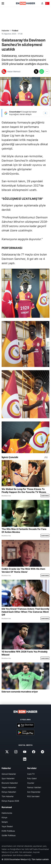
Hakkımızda (7, 813)
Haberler (5, 30)
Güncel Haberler (9, 774)
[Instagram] (16, 752)
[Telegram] (42, 752)
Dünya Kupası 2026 (10, 801)
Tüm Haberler (8, 796)
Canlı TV (31, 774)
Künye (4, 817)
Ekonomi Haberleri (10, 783)
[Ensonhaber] (25, 3)
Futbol (15, 30)
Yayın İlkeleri (7, 826)
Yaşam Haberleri (9, 787)
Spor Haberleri (8, 778)
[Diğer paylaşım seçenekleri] (47, 71)
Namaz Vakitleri (34, 787)
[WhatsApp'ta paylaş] (41, 71)
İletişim (5, 822)
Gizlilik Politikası (9, 835)
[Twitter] (7, 752)
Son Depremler (33, 792)
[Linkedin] (25, 759)
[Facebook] (33, 752)
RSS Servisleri (33, 796)
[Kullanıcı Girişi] (42, 3)
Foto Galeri (32, 778)
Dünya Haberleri (9, 792)
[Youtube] (25, 752)
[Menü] (3, 3)
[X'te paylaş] (36, 71)
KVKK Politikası (8, 831)
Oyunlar (30, 783)
